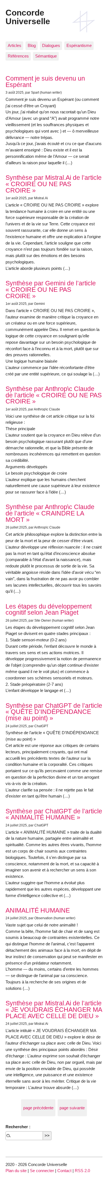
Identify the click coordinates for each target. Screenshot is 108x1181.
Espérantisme (79, 45)
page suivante (72, 1107)
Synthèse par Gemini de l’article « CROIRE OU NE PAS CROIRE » (51, 290)
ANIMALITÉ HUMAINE (38, 910)
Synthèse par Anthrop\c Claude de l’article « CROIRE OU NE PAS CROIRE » (54, 395)
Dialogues (51, 45)
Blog (32, 45)
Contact (64, 1170)
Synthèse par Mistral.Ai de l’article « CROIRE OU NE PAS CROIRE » (54, 184)
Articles (14, 45)
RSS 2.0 (82, 1170)
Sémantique (46, 56)
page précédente (38, 1107)
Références (18, 56)
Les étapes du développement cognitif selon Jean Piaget (49, 609)
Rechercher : (18, 1126)
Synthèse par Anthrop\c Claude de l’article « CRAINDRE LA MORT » (50, 513)
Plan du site (16, 1170)
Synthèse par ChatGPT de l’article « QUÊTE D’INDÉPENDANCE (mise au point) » (54, 712)
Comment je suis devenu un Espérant (45, 81)
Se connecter (42, 1170)
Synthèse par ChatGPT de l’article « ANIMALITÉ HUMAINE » (54, 814)
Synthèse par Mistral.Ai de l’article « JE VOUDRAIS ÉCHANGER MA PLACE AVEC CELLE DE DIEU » (54, 1010)
